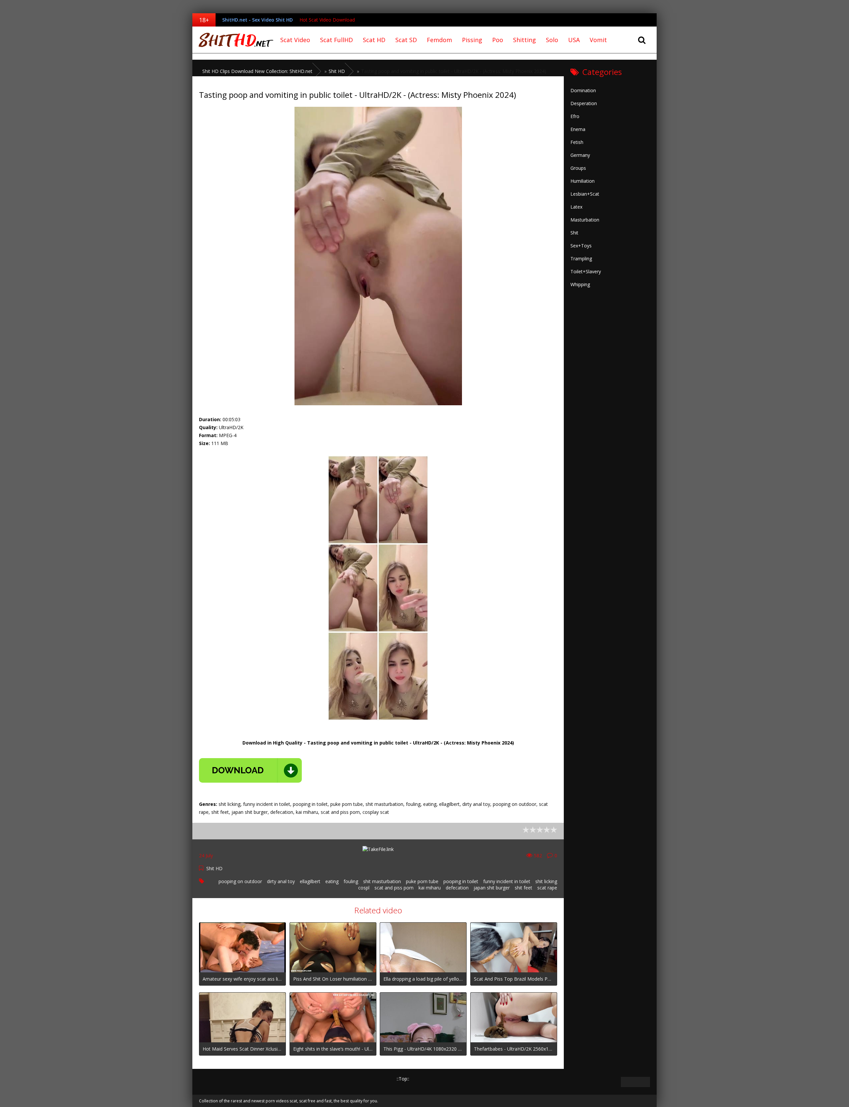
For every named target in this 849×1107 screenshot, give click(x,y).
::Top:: (403, 1078)
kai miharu (430, 887)
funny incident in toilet (506, 881)
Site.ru (233, 40)
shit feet (523, 887)
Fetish (576, 142)
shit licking (546, 881)
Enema (577, 129)
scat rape (547, 887)
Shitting (524, 40)
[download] (250, 770)
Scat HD (374, 40)
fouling (351, 881)
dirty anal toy (281, 881)
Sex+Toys (581, 245)
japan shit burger (492, 887)
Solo (552, 40)
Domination (583, 90)
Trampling (581, 258)
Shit (574, 232)
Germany (580, 155)
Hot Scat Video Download (327, 20)
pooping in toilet (460, 881)
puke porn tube (422, 881)
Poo (497, 40)
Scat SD (406, 40)
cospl (363, 887)
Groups (578, 168)
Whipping (580, 284)
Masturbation (584, 220)
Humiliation (582, 181)
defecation (457, 887)
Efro (574, 116)
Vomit (598, 40)
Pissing (472, 40)
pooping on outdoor (240, 881)
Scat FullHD (336, 40)
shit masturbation (382, 881)
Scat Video (295, 40)
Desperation (583, 103)
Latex (576, 207)
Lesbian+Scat (584, 194)
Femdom (439, 40)
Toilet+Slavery (585, 271)
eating (332, 881)
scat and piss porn (394, 887)
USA (574, 40)
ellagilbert (310, 881)
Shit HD (214, 868)
